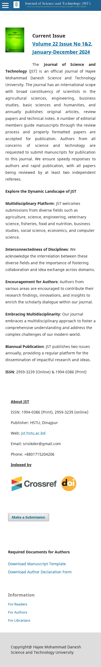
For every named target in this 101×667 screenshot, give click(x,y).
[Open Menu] (5, 5)
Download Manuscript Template (37, 563)
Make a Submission (28, 517)
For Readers (17, 604)
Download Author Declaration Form (40, 571)
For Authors (17, 612)
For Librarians (19, 620)
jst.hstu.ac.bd (33, 433)
